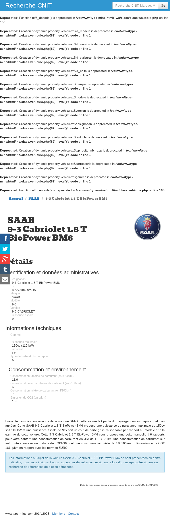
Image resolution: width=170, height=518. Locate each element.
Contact (73, 513)
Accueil (16, 198)
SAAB (34, 198)
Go (163, 5)
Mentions (58, 513)
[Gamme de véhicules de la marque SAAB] (147, 227)
